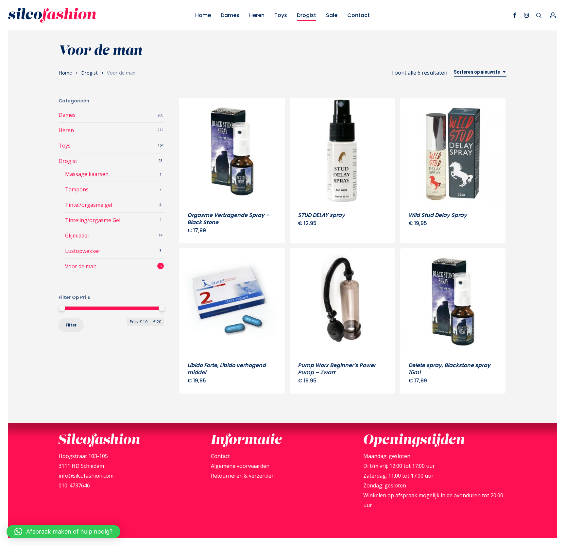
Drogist (89, 72)
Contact (220, 456)
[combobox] (480, 72)
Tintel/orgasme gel (88, 204)
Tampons (77, 189)
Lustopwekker (82, 251)
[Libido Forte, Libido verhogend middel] (232, 301)
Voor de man (80, 266)
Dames (67, 114)
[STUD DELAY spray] (342, 150)
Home (65, 72)
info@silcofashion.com (86, 475)
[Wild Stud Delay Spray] (453, 150)
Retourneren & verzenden (243, 475)
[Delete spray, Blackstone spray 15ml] (453, 301)
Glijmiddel (77, 235)
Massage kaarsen (87, 174)
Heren (66, 130)
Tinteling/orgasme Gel (92, 220)
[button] (63, 531)
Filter (71, 325)
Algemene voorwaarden (240, 465)
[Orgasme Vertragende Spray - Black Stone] (232, 150)
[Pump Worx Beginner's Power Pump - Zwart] (342, 301)
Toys (65, 145)
